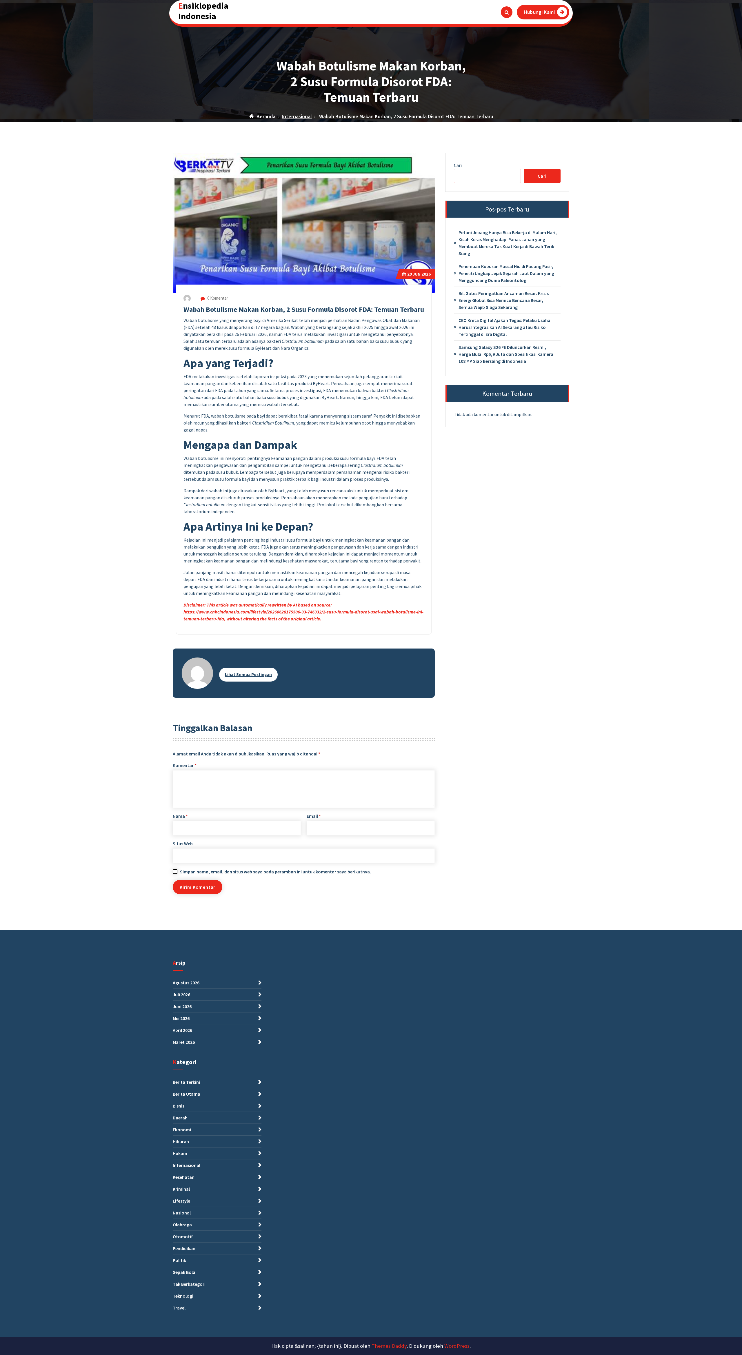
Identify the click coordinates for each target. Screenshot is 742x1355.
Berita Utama (186, 1094)
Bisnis (178, 1106)
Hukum (180, 1153)
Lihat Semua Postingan (248, 674)
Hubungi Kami (539, 12)
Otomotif (183, 1236)
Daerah (180, 1118)
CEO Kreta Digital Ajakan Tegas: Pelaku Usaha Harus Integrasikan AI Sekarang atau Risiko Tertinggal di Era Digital (504, 327)
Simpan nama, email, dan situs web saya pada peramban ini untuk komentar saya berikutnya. (275, 872)
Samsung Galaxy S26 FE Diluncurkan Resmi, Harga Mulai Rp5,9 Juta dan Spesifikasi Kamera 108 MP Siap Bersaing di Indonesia (506, 354)
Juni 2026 (182, 1006)
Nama (180, 816)
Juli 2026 (181, 994)
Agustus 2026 (186, 983)
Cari (458, 165)
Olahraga (182, 1224)
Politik (179, 1260)
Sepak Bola (184, 1272)
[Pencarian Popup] (506, 12)
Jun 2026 (419, 274)
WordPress (457, 1346)
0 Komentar (217, 298)
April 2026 (182, 1030)
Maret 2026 (184, 1042)
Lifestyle (181, 1201)
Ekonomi (182, 1129)
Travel (179, 1308)
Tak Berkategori (189, 1284)
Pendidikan (184, 1248)
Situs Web (183, 843)
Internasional (297, 116)
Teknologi (183, 1296)
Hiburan (181, 1141)
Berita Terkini (186, 1082)
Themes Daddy (389, 1346)
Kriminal (181, 1189)
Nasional (182, 1213)
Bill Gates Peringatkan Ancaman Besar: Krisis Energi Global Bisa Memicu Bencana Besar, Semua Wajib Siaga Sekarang (504, 300)
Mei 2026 (181, 1018)
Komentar (185, 765)
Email (314, 816)
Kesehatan (183, 1177)
